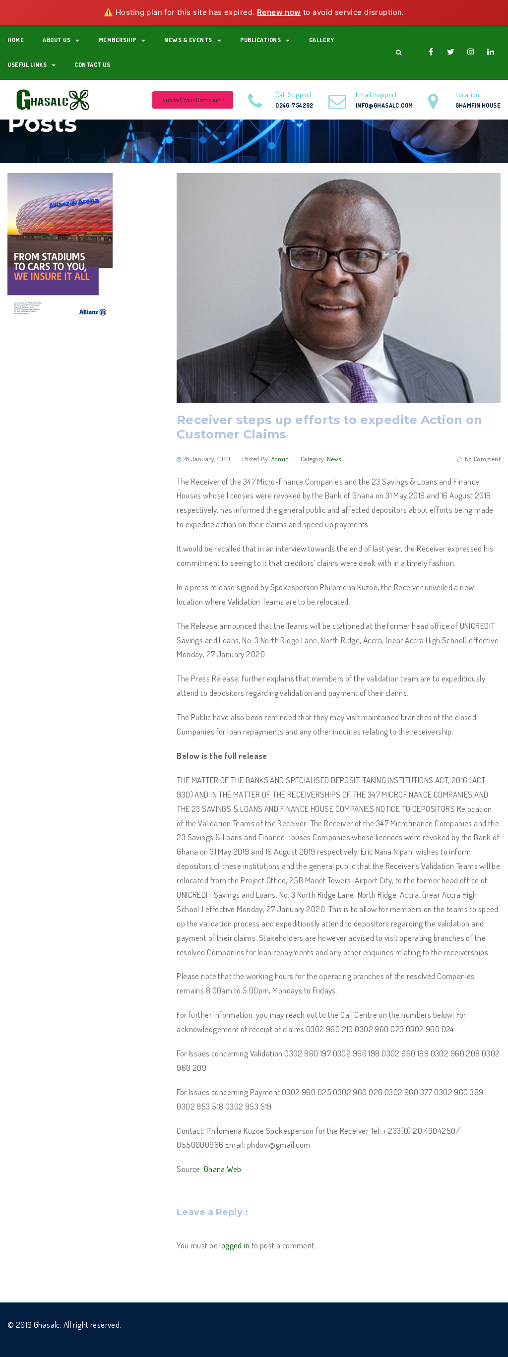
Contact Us (92, 64)
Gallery (321, 40)
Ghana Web (223, 1169)
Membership (117, 40)
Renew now (279, 12)
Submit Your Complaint (192, 100)
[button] (398, 53)
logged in (234, 1245)
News (334, 459)
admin (280, 459)
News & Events (188, 40)
